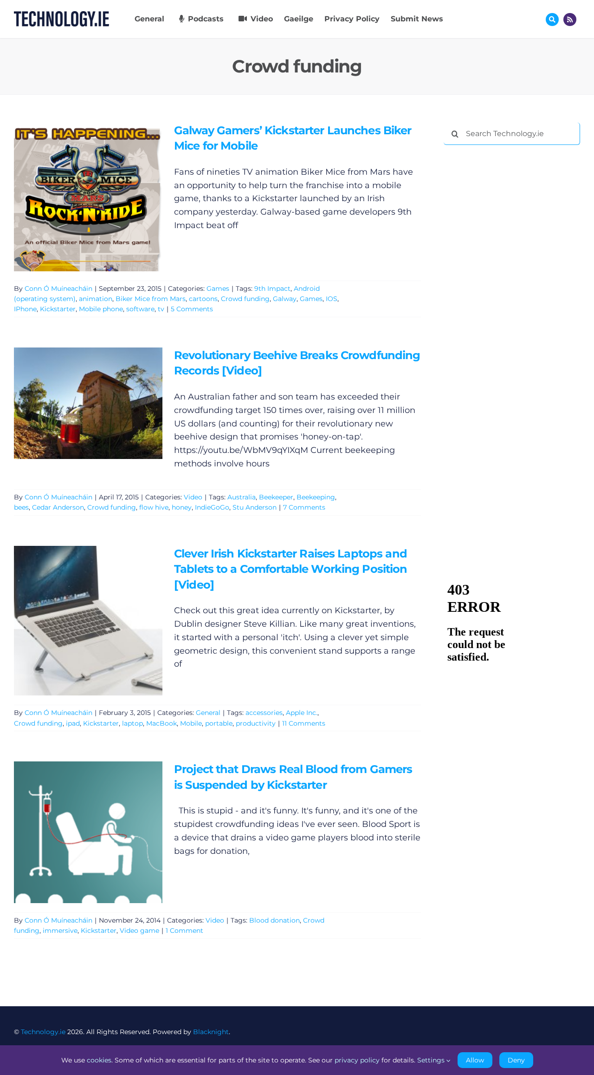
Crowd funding (245, 299)
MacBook (161, 723)
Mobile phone (101, 309)
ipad (73, 723)
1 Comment (184, 930)
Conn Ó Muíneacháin (58, 288)
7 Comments (304, 507)
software (140, 309)
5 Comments (192, 309)
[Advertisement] (513, 293)
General (208, 712)
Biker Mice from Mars (151, 299)
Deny (516, 1060)
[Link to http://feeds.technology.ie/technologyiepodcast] (569, 19)
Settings (431, 1060)
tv (161, 309)
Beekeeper (276, 497)
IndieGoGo (212, 507)
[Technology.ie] (61, 15)
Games (218, 288)
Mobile (191, 723)
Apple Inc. (301, 712)
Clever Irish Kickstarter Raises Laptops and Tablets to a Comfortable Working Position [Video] (74, 620)
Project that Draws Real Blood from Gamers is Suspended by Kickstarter (74, 832)
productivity (256, 723)
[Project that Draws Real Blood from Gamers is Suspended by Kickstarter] (88, 832)
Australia (241, 497)
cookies (99, 1060)
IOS (331, 299)
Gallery (101, 197)
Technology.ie (43, 1032)
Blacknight (211, 1032)
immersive (60, 930)
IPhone (25, 309)
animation (95, 299)
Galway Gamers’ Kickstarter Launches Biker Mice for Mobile (74, 197)
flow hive (153, 507)
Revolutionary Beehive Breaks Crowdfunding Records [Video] (74, 403)
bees (21, 507)
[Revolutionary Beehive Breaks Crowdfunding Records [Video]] (88, 403)
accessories (264, 712)
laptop (132, 723)
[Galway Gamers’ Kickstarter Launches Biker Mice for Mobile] (88, 197)
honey (182, 507)
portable (218, 723)
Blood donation (274, 920)
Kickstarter (58, 309)
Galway (285, 299)
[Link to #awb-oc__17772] (552, 19)
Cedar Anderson (58, 507)
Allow (475, 1060)
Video (193, 497)
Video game (139, 930)
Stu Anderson (254, 507)
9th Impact (272, 288)
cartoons (203, 299)
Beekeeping (316, 497)
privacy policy (357, 1060)
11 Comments (303, 723)
